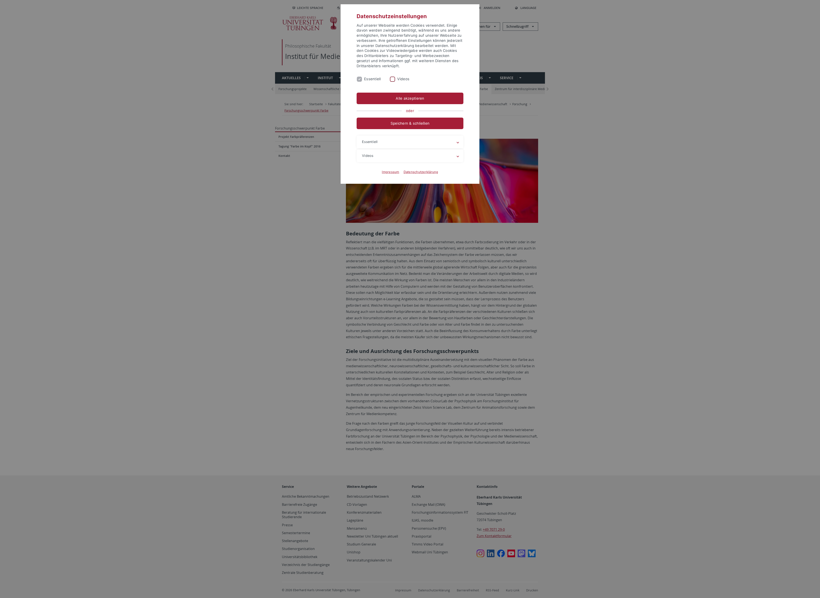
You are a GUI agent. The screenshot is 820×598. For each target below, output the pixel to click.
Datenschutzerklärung (421, 172)
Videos (403, 79)
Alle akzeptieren (410, 98)
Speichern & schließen (410, 123)
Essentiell (372, 79)
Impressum (390, 172)
